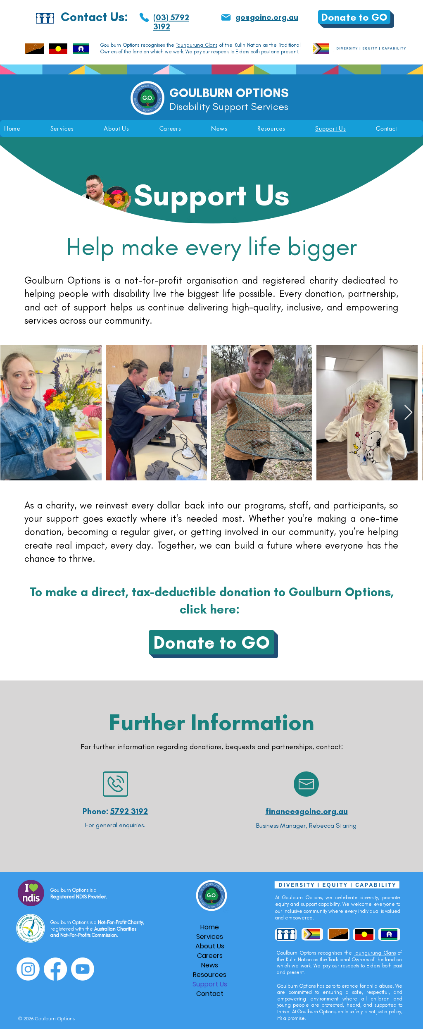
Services (209, 936)
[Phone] (144, 17)
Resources (209, 974)
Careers (210, 955)
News (209, 965)
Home (209, 927)
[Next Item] (408, 413)
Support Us (209, 984)
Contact (209, 993)
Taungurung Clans (196, 45)
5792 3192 (129, 811)
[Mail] (226, 17)
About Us (209, 946)
